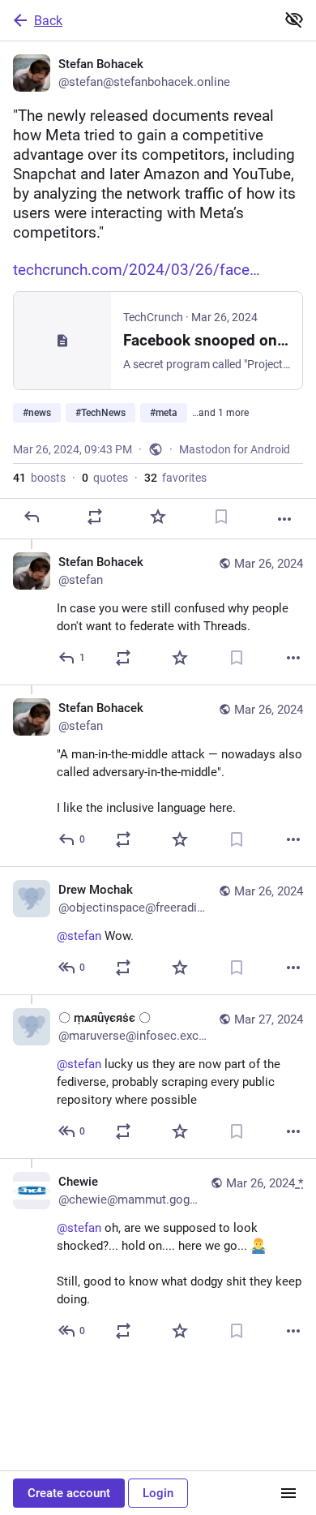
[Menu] (288, 1493)
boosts (39, 477)
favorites (175, 477)
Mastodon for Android (234, 449)
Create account (69, 1493)
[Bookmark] (221, 516)
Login (158, 1493)
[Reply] (31, 516)
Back (48, 20)
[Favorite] (158, 516)
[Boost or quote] (95, 516)
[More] (284, 519)
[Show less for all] (294, 19)
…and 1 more (220, 412)
